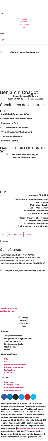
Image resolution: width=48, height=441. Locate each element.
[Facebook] (4, 397)
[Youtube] (27, 397)
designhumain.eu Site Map (29, 428)
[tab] (3, 234)
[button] (24, 44)
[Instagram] (16, 397)
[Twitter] (21, 397)
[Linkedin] (10, 397)
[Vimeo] (33, 397)
